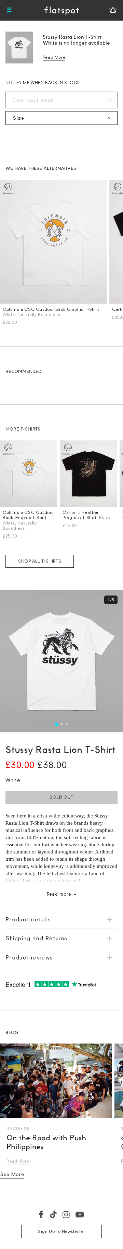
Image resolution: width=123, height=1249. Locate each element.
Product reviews (29, 957)
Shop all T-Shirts (39, 561)
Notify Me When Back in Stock (42, 82)
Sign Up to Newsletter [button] (61, 1231)
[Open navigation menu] (9, 10)
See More (12, 1174)
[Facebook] (41, 1214)
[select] (61, 118)
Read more (59, 894)
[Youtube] (80, 1214)
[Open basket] (113, 10)
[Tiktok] (53, 1214)
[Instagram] (66, 1214)
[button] (56, 724)
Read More (54, 57)
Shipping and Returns (36, 938)
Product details (28, 919)
